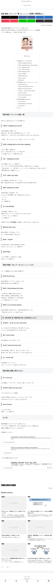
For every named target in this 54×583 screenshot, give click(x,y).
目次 (25, 56)
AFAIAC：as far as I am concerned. (27, 90)
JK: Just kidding (22, 73)
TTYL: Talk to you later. (24, 69)
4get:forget (21, 80)
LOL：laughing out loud (24, 67)
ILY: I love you (22, 101)
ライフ (4, 485)
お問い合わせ (27, 578)
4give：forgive (22, 78)
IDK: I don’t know (23, 93)
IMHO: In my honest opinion (25, 88)
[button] (44, 20)
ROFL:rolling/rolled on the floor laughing (28, 65)
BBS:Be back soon (23, 75)
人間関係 (8, 485)
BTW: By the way (23, 84)
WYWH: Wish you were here (25, 103)
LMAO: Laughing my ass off (25, 63)
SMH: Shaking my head (24, 71)
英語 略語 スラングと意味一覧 (24, 60)
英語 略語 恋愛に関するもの (24, 99)
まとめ (19, 107)
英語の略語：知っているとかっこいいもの (27, 82)
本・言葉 (13, 485)
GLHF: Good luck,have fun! (25, 95)
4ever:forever (22, 105)
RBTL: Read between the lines (26, 86)
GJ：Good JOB (22, 97)
